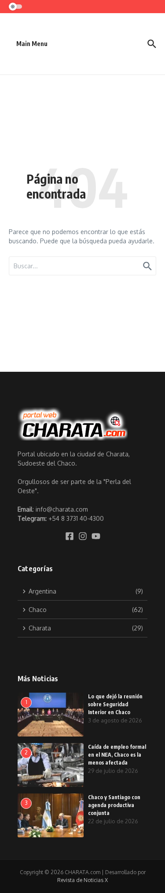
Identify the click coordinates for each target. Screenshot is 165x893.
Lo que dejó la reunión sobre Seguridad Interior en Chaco (115, 704)
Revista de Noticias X (82, 880)
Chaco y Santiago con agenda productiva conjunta (114, 805)
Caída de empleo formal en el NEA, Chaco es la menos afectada (117, 755)
